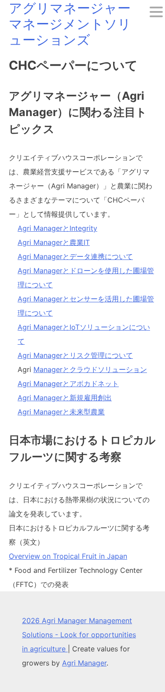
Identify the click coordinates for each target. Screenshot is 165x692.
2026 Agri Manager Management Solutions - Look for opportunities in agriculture (79, 634)
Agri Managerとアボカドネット (68, 383)
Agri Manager (84, 662)
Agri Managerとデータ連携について (75, 256)
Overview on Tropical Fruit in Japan (68, 556)
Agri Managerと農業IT (54, 242)
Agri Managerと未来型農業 (61, 411)
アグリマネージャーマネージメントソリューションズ (70, 24)
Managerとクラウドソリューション (90, 369)
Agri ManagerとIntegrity (57, 228)
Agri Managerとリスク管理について (75, 355)
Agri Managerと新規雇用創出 (65, 397)
